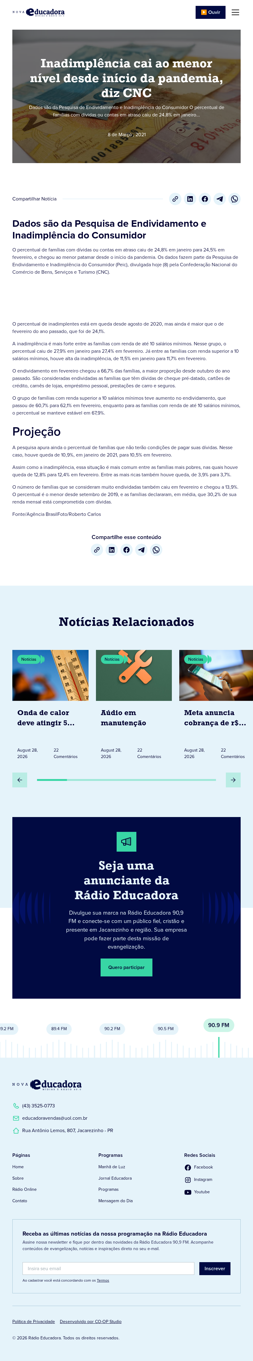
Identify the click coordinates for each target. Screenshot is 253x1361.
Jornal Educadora (115, 1178)
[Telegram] (220, 199)
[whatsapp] (234, 199)
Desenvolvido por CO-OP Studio (91, 1321)
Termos (103, 1280)
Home (18, 1167)
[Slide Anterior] (19, 780)
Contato (19, 1201)
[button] (234, 12)
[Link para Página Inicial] (38, 12)
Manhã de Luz (111, 1167)
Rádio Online (24, 1189)
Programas (108, 1189)
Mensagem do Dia (115, 1201)
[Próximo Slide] (233, 780)
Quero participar (126, 967)
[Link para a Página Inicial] (46, 1084)
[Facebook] (205, 199)
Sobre (18, 1178)
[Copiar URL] (175, 199)
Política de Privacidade (33, 1321)
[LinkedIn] (190, 199)
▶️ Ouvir (210, 12)
